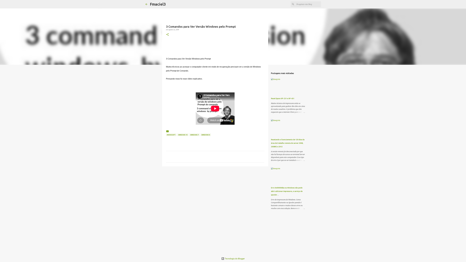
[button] (167, 34)
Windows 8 (205, 135)
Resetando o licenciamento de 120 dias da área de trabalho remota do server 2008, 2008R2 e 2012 (287, 143)
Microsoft (171, 135)
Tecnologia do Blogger (234, 259)
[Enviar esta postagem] (167, 132)
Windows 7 (194, 135)
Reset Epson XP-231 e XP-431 (282, 98)
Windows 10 (182, 135)
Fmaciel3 (158, 4)
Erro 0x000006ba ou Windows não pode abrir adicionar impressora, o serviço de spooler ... (287, 191)
